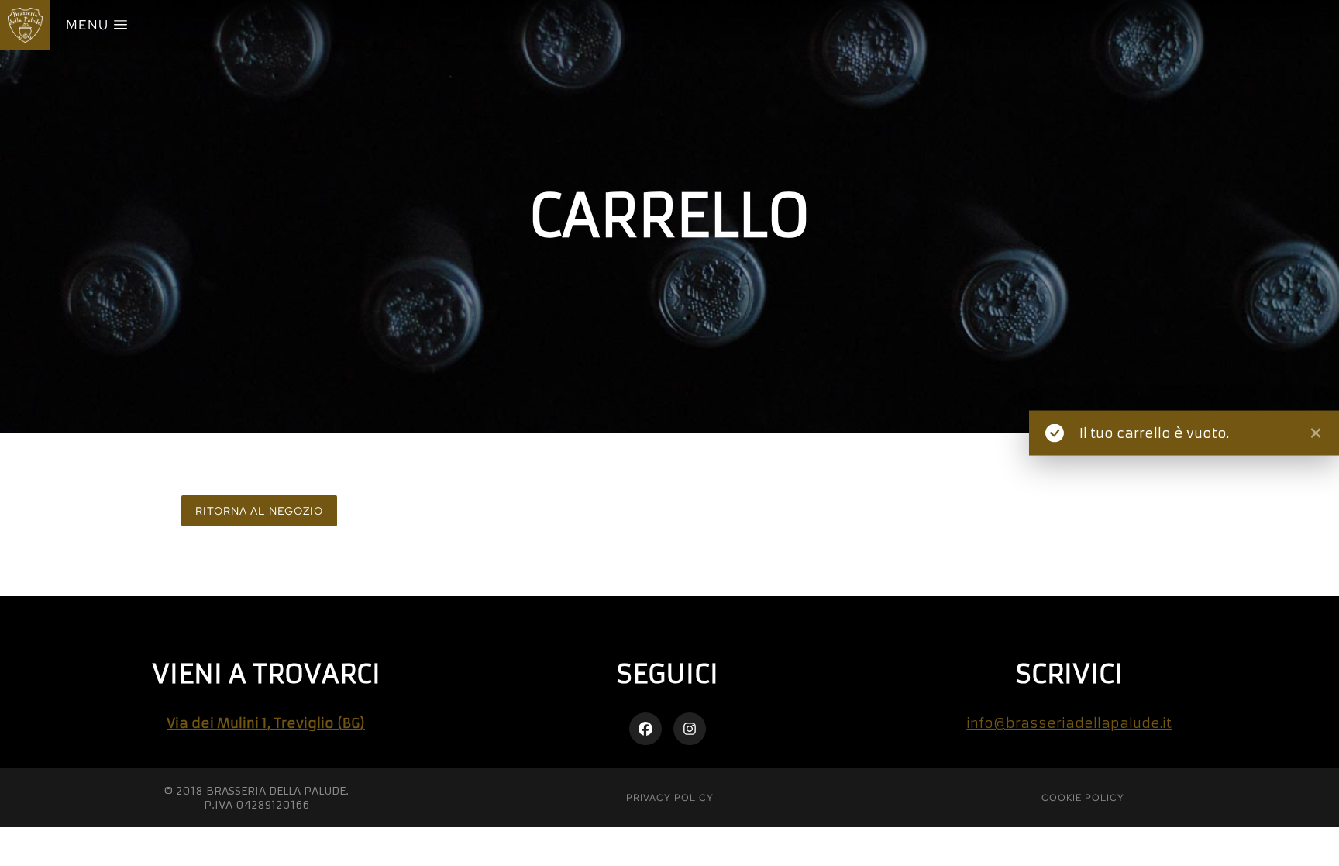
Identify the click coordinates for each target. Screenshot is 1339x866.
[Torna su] (1317, 844)
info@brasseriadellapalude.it (1069, 723)
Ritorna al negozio (259, 511)
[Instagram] (689, 728)
